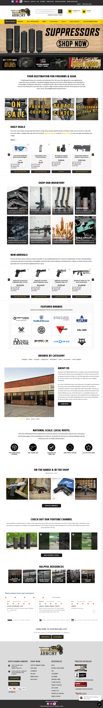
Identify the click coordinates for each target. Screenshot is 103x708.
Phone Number (57, 637)
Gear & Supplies (76, 359)
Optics (60, 359)
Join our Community (51, 505)
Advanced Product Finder (55, 15)
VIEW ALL (13, 140)
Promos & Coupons (49, 133)
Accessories (67, 359)
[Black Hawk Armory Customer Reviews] (81, 671)
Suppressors (44, 359)
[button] (9, 611)
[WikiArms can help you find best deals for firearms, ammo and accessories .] (84, 689)
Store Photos (14, 684)
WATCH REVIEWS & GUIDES (51, 555)
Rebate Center (66, 133)
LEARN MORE (64, 404)
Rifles (30, 359)
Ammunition (53, 359)
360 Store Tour (14, 678)
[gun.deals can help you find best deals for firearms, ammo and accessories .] (84, 680)
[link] (20, 620)
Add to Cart (20, 171)
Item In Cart (61, 171)
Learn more (14, 168)
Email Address (45, 637)
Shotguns (37, 359)
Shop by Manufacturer (90, 21)
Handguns (24, 359)
